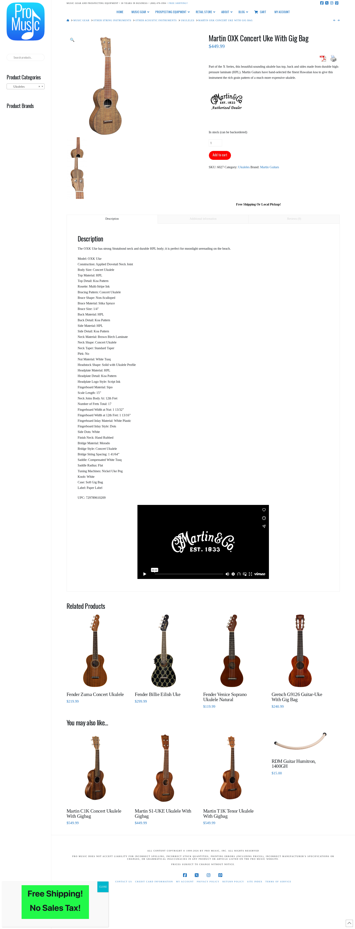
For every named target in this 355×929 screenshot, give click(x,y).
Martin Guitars (269, 167)
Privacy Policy (208, 881)
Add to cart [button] (302, 681)
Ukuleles (244, 167)
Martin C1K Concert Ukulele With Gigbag (94, 813)
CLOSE (103, 886)
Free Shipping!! (178, 3)
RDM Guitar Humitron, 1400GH (294, 764)
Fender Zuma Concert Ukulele (95, 694)
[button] (72, 40)
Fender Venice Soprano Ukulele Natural (225, 697)
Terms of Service (278, 881)
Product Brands (20, 105)
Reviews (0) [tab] (294, 218)
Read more (95, 681)
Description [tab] (112, 218)
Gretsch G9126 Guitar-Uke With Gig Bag (297, 697)
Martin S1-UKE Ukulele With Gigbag (163, 813)
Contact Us (123, 881)
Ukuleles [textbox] (24, 86)
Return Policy (233, 881)
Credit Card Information (154, 881)
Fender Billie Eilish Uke (157, 694)
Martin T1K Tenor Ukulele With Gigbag (228, 813)
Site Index (254, 881)
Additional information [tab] (203, 218)
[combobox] (25, 86)
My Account (185, 881)
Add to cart (220, 154)
